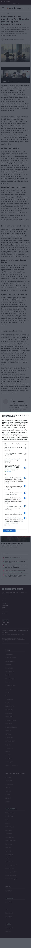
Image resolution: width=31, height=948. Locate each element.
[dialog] (15, 474)
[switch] (25, 448)
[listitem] (15, 444)
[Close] (27, 415)
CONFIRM (9, 530)
